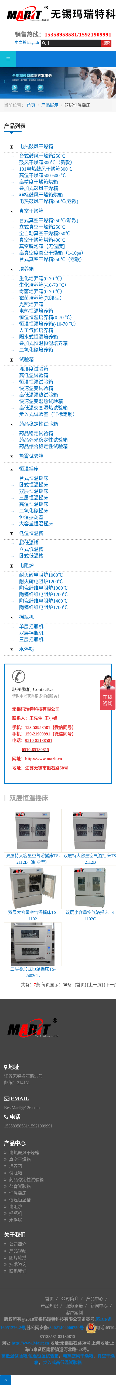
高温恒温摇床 (33, 504)
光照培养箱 (31, 304)
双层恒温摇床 (33, 491)
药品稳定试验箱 (36, 433)
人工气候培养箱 (36, 330)
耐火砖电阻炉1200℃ (41, 581)
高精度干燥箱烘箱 (38, 182)
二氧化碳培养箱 (36, 350)
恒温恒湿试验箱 (36, 382)
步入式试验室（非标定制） (48, 414)
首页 (31, 105)
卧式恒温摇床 (33, 485)
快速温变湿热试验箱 (41, 401)
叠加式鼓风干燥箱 (38, 188)
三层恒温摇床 (33, 498)
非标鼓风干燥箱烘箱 (41, 195)
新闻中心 (99, 1305)
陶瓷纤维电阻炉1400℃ (43, 601)
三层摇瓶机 (31, 639)
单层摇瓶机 (31, 626)
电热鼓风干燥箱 (36, 146)
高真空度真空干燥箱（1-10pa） (52, 253)
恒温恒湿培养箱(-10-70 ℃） (49, 324)
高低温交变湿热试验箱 (43, 408)
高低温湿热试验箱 (38, 395)
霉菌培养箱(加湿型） (41, 298)
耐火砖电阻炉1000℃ (41, 575)
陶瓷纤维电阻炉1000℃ (43, 588)
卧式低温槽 (31, 556)
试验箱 (26, 359)
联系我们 (17, 1271)
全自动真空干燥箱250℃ (44, 233)
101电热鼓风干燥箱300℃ (46, 169)
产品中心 (94, 1298)
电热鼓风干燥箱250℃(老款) (48, 201)
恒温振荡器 (31, 517)
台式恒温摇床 (33, 478)
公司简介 (17, 1244)
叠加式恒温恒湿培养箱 (43, 343)
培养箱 (26, 269)
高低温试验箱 (33, 375)
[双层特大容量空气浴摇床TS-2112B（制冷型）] (32, 830)
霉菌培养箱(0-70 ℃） (42, 291)
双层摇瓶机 (31, 633)
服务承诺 (74, 1305)
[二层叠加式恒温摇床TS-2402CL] (32, 944)
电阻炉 (26, 565)
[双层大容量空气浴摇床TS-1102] (32, 887)
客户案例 (74, 1312)
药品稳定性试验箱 (38, 424)
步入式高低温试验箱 (62, 1362)
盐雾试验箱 (31, 456)
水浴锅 (26, 649)
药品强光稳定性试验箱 (43, 440)
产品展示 (50, 105)
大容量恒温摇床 (36, 523)
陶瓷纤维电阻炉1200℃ (43, 594)
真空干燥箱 (31, 211)
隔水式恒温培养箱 (38, 337)
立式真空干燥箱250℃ (42, 227)
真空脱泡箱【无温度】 (43, 246)
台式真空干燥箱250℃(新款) (48, 220)
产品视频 (17, 1251)
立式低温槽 (31, 549)
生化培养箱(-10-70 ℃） (44, 285)
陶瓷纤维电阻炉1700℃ (43, 607)
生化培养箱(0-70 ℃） (42, 278)
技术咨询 (17, 1264)
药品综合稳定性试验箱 (43, 446)
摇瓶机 (26, 617)
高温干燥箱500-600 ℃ (42, 175)
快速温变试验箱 (36, 388)
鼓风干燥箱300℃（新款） (50, 162)
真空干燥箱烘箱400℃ (42, 240)
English (33, 42)
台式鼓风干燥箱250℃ (42, 156)
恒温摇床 (29, 469)
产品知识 (49, 1305)
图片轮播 (17, 1257)
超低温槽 (29, 543)
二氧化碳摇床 (33, 511)
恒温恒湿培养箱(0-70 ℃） (47, 317)
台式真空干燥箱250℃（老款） (52, 259)
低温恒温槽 (31, 533)
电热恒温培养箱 (36, 311)
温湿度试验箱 (33, 369)
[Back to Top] (5, 1380)
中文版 (20, 42)
